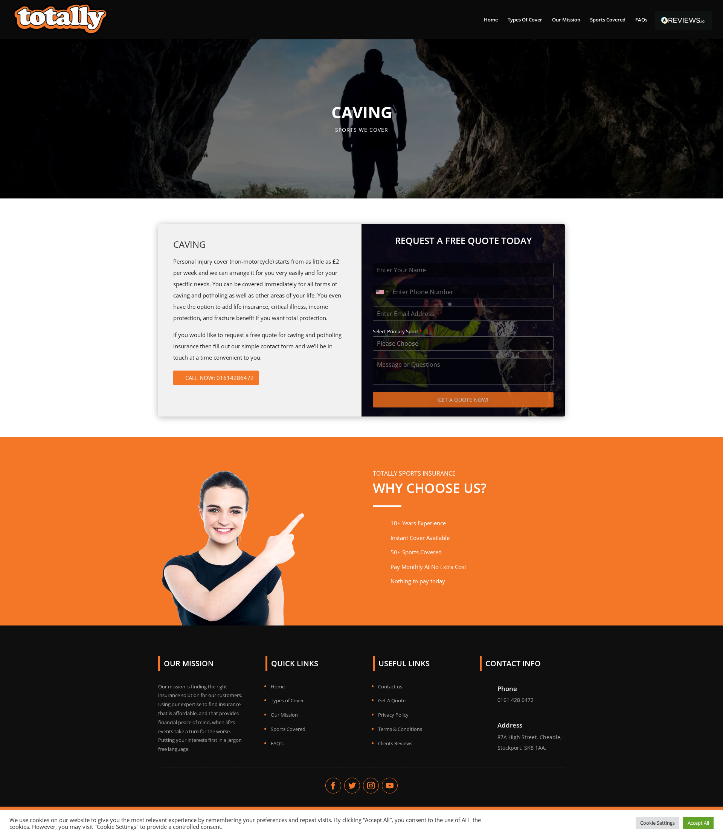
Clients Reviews (395, 743)
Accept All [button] (698, 822)
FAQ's (277, 743)
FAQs (641, 20)
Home (491, 20)
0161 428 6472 (515, 699)
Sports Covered (607, 20)
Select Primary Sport (397, 331)
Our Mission (566, 20)
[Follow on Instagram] (371, 785)
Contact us (390, 686)
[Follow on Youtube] (390, 785)
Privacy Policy (393, 714)
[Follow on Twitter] (352, 785)
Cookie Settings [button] (657, 822)
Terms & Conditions (400, 729)
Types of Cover (287, 700)
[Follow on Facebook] (333, 785)
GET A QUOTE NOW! (463, 399)
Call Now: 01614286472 (219, 377)
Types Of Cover (525, 20)
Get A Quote (392, 700)
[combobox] (381, 292)
